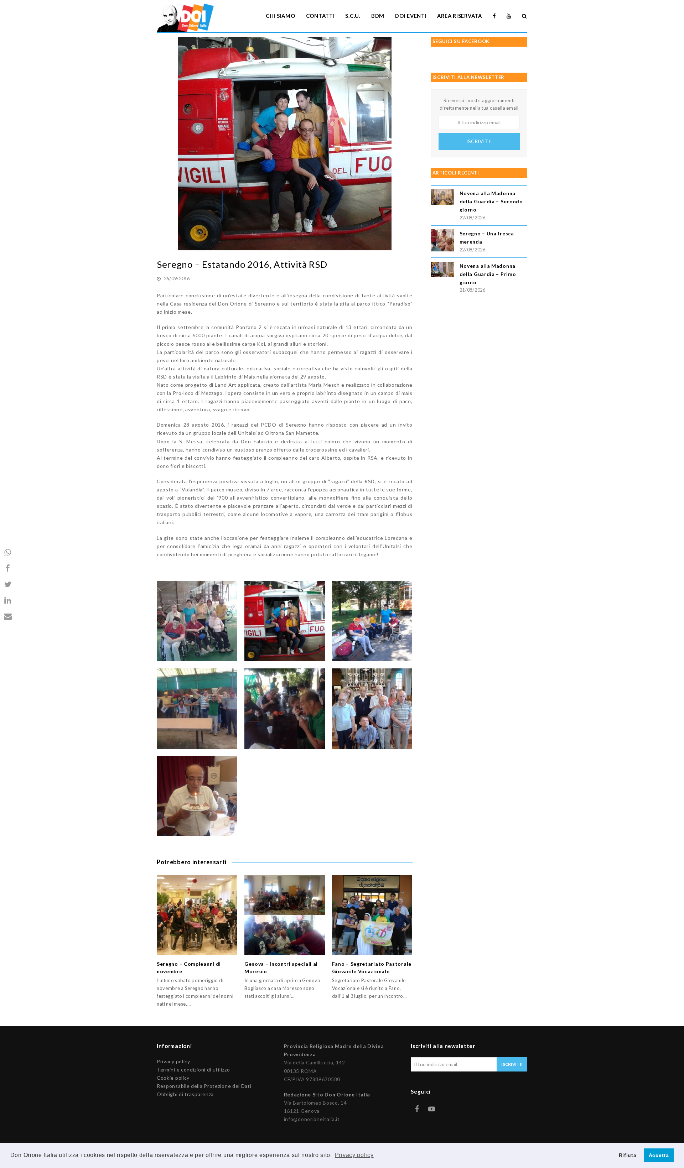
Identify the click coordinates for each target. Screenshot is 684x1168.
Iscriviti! (479, 141)
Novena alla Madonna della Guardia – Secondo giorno (491, 201)
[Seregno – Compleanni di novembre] (197, 915)
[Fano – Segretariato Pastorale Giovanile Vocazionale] (372, 915)
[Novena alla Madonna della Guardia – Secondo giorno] (442, 198)
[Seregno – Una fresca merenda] (442, 241)
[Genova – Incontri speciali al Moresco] (284, 915)
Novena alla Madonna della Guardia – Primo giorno (488, 274)
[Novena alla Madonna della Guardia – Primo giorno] (442, 270)
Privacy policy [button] (354, 1155)
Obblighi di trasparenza (185, 1094)
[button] (8, 552)
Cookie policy (173, 1078)
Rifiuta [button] (628, 1155)
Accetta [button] (659, 1155)
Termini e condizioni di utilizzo (193, 1070)
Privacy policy (173, 1061)
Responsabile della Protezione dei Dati (204, 1086)
